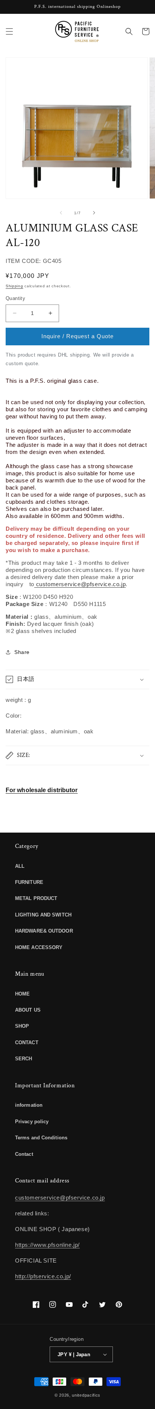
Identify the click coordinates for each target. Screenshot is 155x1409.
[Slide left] (61, 212)
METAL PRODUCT (36, 898)
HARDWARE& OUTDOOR (44, 931)
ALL (19, 866)
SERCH (23, 1058)
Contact (24, 1154)
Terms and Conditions (41, 1137)
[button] (9, 31)
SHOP (22, 1026)
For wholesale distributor (42, 790)
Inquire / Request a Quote (77, 336)
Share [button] (22, 652)
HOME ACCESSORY (38, 947)
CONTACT (26, 1042)
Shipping (14, 286)
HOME (22, 994)
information (29, 1105)
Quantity (15, 298)
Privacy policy (32, 1121)
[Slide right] (94, 212)
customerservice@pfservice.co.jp (81, 584)
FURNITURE (29, 882)
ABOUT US (28, 1010)
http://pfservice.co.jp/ (43, 1276)
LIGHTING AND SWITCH (43, 915)
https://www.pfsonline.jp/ (47, 1245)
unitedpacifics (86, 1395)
